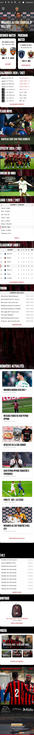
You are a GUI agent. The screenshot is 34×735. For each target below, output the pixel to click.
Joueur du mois (8, 173)
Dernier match (8, 35)
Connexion (29, 2)
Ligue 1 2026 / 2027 (10, 200)
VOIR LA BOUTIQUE (17, 623)
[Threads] (15, 2)
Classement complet (17, 282)
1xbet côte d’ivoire (12, 717)
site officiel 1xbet (17, 720)
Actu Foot (6, 714)
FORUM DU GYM (16, 324)
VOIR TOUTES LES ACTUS (16, 538)
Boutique (4, 598)
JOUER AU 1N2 (16, 592)
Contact (17, 730)
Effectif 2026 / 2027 (10, 148)
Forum (3, 288)
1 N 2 (2, 555)
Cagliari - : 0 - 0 (24, 83)
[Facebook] (5, 2)
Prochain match (23, 37)
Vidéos (3, 631)
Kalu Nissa (28, 709)
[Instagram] (11, 2)
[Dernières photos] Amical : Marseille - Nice (11, 669)
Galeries (31, 669)
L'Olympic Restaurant (17, 709)
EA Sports (6, 709)
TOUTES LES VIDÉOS (17, 661)
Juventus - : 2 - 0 (24, 81)
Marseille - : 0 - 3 (25, 78)
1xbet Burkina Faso (25, 717)
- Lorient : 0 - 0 (24, 89)
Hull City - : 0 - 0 (25, 86)
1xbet (3, 717)
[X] (8, 2)
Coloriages (27, 714)
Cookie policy (19, 728)
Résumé (8, 64)
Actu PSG (19, 714)
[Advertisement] (17, 347)
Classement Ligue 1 (10, 245)
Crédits (13, 728)
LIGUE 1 (16, 238)
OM (12, 714)
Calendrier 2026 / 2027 (12, 73)
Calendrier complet (17, 104)
